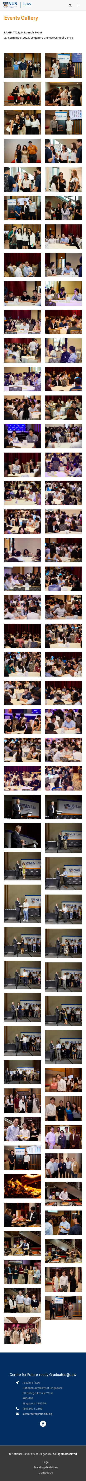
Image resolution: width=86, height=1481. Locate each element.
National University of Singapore (32, 1453)
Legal (46, 1462)
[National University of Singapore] (10, 5)
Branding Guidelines (46, 1467)
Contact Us (46, 1472)
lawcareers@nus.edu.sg (37, 1413)
